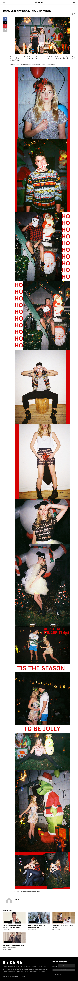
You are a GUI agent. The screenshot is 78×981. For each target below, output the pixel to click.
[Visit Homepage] (39, 2)
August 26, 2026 (56, 929)
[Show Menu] (4, 2)
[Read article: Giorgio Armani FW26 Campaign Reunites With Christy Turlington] (14, 917)
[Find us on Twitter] (55, 974)
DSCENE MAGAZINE (58, 921)
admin (17, 899)
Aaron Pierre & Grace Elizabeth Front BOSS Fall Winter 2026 (13, 946)
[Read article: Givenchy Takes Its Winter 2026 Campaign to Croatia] (39, 917)
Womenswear (54, 14)
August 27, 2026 (7, 929)
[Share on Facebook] (5, 19)
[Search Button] (74, 2)
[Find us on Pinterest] (60, 974)
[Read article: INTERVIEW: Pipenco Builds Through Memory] (63, 917)
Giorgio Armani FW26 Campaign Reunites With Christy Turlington (12, 926)
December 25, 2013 (7, 14)
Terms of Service (41, 971)
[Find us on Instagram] (57, 974)
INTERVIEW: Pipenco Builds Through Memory (62, 926)
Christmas (42, 57)
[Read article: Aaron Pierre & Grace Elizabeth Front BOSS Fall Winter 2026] (14, 937)
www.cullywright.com (34, 891)
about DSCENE (27, 971)
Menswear (47, 14)
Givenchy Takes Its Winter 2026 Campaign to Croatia (36, 926)
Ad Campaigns (7, 921)
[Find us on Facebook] (52, 974)
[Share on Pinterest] (5, 26)
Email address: (54, 965)
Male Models (42, 14)
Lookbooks (35, 14)
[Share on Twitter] (5, 22)
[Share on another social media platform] (5, 30)
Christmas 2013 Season (19, 14)
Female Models (28, 14)
